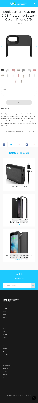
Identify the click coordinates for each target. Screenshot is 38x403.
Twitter (4, 314)
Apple (4, 331)
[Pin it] (19, 144)
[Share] (4, 144)
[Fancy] (26, 144)
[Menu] (34, 3)
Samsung (5, 334)
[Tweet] (11, 144)
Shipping (5, 371)
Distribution (5, 378)
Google (4, 337)
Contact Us (5, 368)
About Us (5, 348)
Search (4, 328)
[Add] (34, 144)
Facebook (5, 311)
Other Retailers (6, 354)
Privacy (4, 351)
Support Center (6, 365)
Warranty (5, 374)
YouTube (5, 317)
